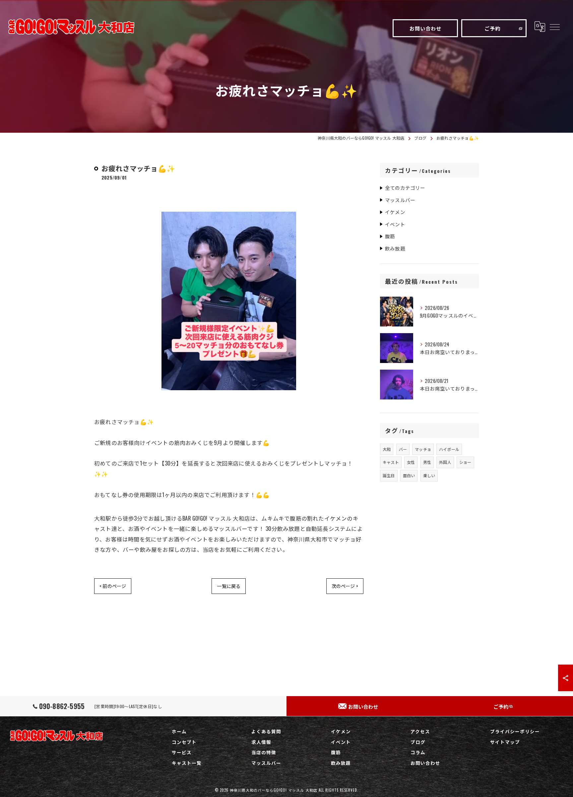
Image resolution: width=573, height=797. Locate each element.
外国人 (445, 462)
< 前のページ (112, 585)
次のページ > (345, 585)
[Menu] (554, 26)
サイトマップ (505, 742)
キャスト (391, 462)
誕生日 (389, 475)
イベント (395, 224)
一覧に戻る (228, 585)
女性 (411, 462)
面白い (409, 475)
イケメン (395, 211)
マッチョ (423, 449)
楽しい (429, 475)
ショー (465, 462)
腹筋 (390, 236)
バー (403, 449)
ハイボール (449, 449)
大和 (387, 449)
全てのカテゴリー (405, 187)
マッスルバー (400, 199)
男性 (427, 462)
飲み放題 (395, 248)
